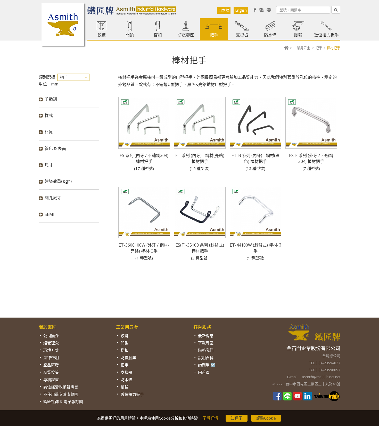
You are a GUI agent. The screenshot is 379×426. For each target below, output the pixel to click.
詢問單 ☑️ (207, 364)
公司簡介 (51, 335)
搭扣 (158, 35)
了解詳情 (210, 418)
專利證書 (51, 379)
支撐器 (242, 35)
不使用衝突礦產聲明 (60, 394)
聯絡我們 (205, 350)
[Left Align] (335, 10)
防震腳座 (186, 35)
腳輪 (298, 35)
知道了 (236, 418)
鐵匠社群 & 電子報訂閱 (63, 401)
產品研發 (51, 364)
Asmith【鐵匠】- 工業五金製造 (63, 24)
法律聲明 (51, 357)
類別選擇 (47, 77)
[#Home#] (286, 47)
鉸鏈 (101, 35)
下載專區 (205, 342)
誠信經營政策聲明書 (60, 386)
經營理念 (51, 342)
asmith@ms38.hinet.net (320, 376)
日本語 (223, 10)
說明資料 (205, 357)
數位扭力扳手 (326, 35)
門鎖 (130, 35)
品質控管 (51, 372)
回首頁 (204, 372)
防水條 (270, 35)
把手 (214, 35)
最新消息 (205, 335)
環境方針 (51, 350)
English (241, 10)
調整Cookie (266, 418)
